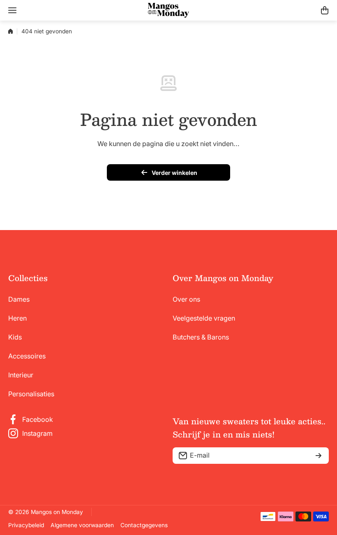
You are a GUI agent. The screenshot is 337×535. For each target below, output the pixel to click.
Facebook (37, 419)
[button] (325, 10)
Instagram (37, 433)
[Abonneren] (318, 455)
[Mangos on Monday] (168, 10)
